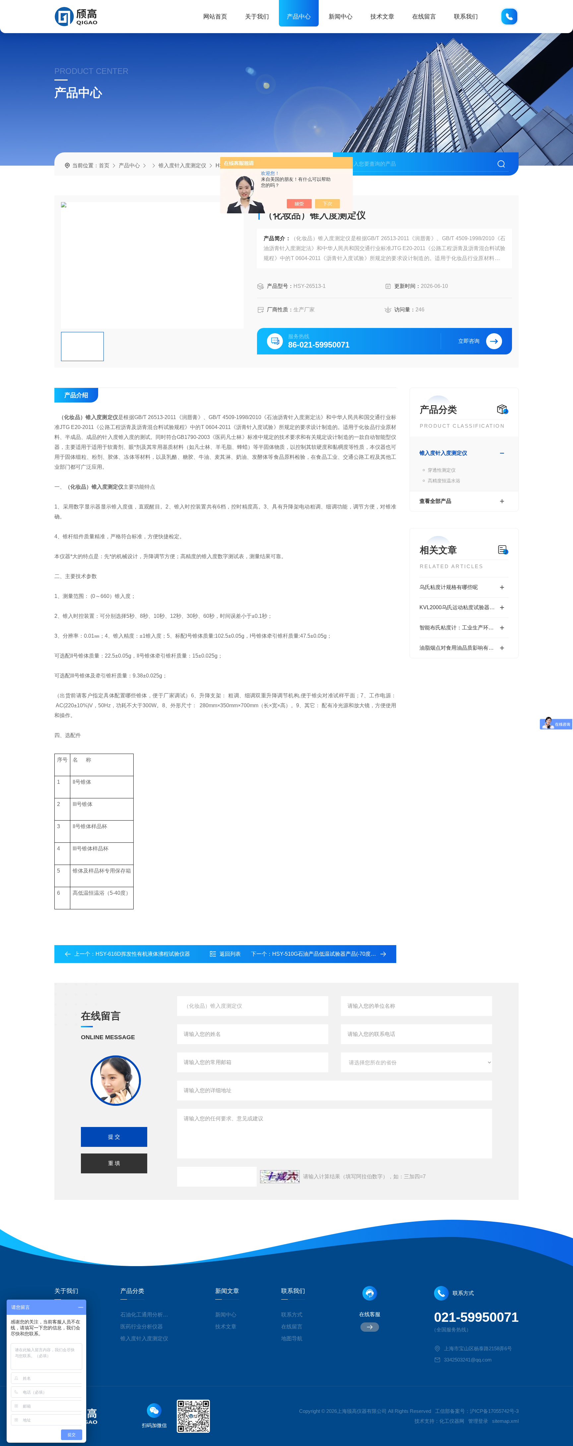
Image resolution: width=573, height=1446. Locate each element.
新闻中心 (340, 16)
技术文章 (382, 16)
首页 (104, 165)
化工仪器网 (451, 1421)
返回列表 (230, 954)
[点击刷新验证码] (280, 1176)
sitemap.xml (505, 1421)
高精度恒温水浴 (444, 480)
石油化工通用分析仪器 (146, 1314)
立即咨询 (468, 341)
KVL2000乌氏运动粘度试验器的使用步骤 (464, 607)
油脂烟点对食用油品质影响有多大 (459, 648)
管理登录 (478, 1421)
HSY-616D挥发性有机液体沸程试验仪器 (143, 954)
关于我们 (257, 16)
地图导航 (291, 1338)
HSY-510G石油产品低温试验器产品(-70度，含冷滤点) (335, 954)
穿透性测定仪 (442, 470)
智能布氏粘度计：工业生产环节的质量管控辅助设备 (464, 627)
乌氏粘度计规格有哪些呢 (448, 587)
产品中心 (299, 16)
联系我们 (466, 16)
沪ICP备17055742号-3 (494, 1411)
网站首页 (215, 16)
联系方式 (291, 1314)
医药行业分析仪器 (141, 1326)
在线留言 (424, 16)
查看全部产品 (435, 501)
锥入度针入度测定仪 (182, 165)
